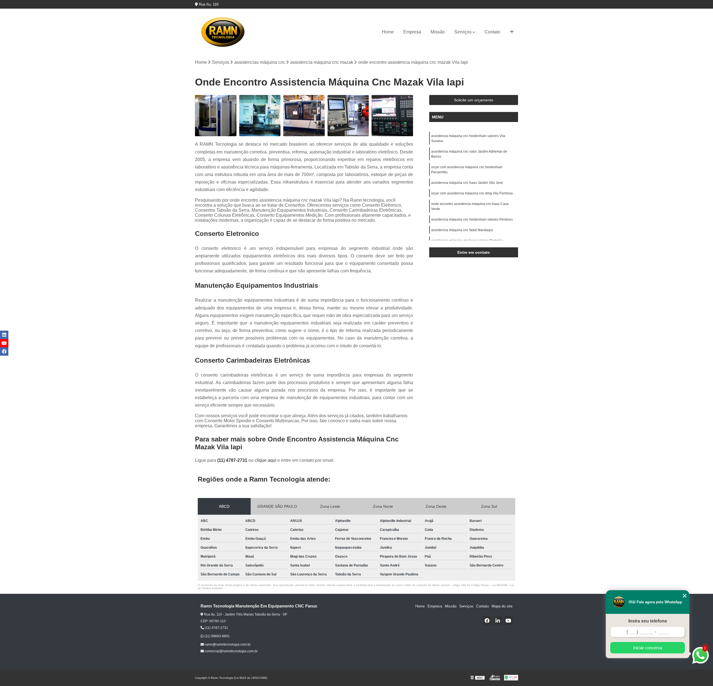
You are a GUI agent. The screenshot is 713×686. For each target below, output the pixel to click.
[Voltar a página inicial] (223, 32)
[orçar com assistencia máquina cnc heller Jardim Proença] (215, 115)
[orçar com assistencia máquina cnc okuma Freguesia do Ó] (392, 115)
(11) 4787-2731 (232, 460)
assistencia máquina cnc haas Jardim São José (467, 183)
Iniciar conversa (647, 647)
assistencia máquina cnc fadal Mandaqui (462, 230)
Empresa (412, 32)
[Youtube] (508, 620)
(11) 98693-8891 (217, 636)
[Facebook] (487, 620)
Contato (492, 32)
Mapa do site (502, 606)
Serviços (463, 32)
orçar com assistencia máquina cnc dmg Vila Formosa (472, 193)
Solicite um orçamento (473, 100)
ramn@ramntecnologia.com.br (227, 644)
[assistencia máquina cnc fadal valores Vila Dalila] (304, 115)
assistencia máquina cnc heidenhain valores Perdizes (472, 219)
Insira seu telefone (647, 621)
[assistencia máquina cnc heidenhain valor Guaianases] (348, 115)
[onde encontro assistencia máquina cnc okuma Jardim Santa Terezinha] (260, 115)
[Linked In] (498, 620)
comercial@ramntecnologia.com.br (231, 651)
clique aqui (265, 460)
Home (388, 32)
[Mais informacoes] (512, 32)
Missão (438, 32)
